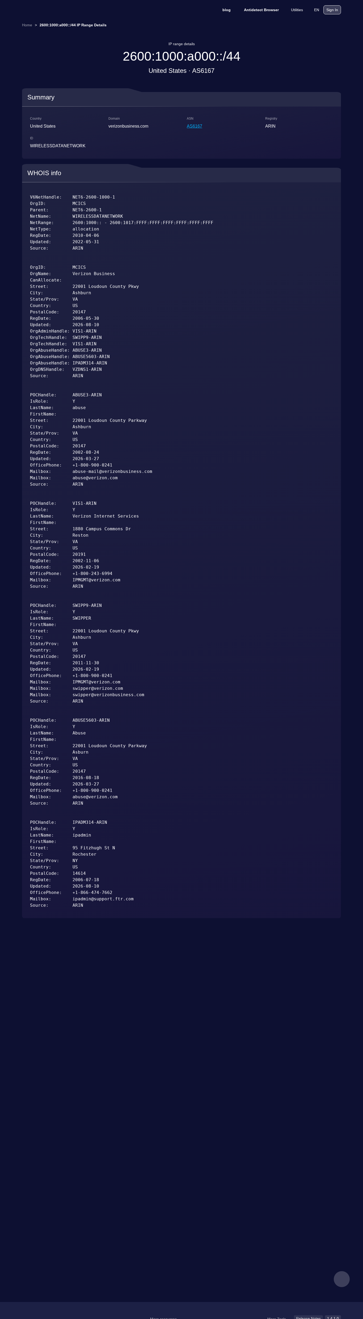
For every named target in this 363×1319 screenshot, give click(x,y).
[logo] (48, 10)
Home (27, 25)
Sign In (332, 10)
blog (226, 10)
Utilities (297, 10)
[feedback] (342, 1279)
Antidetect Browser (261, 10)
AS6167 (194, 126)
